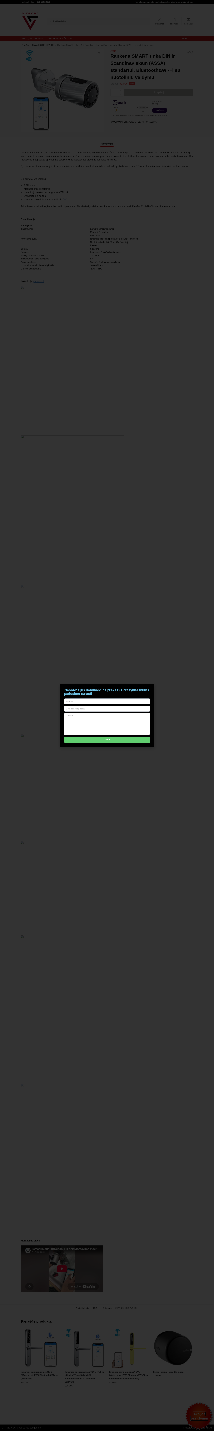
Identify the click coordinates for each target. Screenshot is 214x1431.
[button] (150, 688)
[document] (107, 715)
